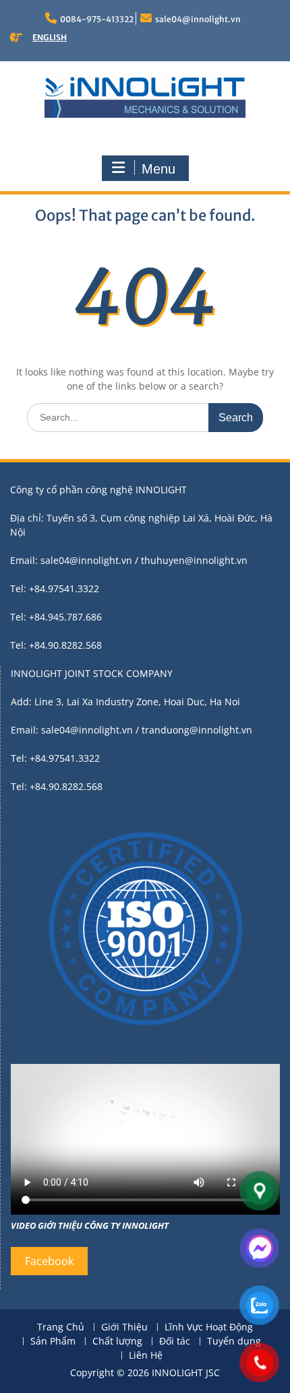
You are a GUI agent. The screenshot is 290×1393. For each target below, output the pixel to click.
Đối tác (174, 1341)
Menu (158, 169)
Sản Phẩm (53, 1341)
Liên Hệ (146, 1355)
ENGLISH (49, 37)
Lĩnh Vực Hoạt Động (209, 1327)
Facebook (49, 1261)
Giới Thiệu (124, 1327)
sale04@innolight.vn (198, 19)
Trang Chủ (60, 1327)
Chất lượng (117, 1341)
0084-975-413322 (97, 19)
